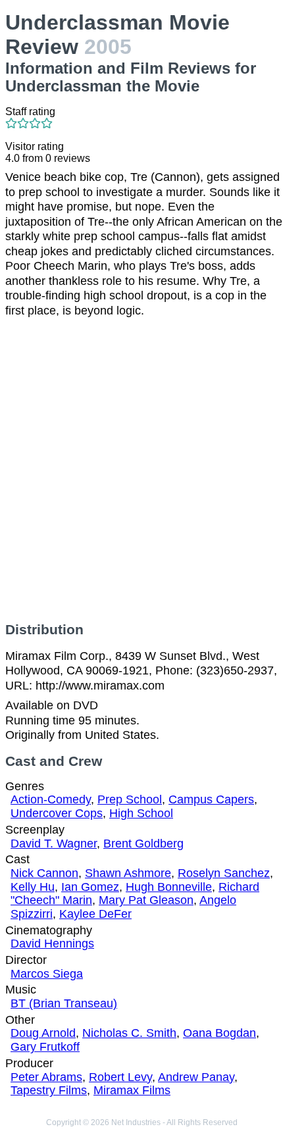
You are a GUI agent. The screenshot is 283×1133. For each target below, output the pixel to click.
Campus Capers (211, 799)
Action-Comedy (51, 799)
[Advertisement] (141, 469)
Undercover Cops (57, 813)
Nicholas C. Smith (129, 1033)
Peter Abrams (46, 1077)
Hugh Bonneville (169, 887)
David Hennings (52, 943)
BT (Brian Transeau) (64, 1003)
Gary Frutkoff (45, 1046)
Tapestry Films (49, 1090)
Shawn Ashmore (128, 873)
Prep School (129, 799)
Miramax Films (131, 1090)
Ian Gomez (90, 887)
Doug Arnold (43, 1033)
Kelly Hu (33, 887)
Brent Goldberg (143, 843)
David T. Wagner (54, 843)
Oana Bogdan (219, 1033)
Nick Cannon (44, 873)
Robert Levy (120, 1077)
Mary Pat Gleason (146, 900)
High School (141, 813)
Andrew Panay (196, 1077)
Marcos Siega (47, 973)
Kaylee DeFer (95, 913)
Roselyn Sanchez (224, 873)
